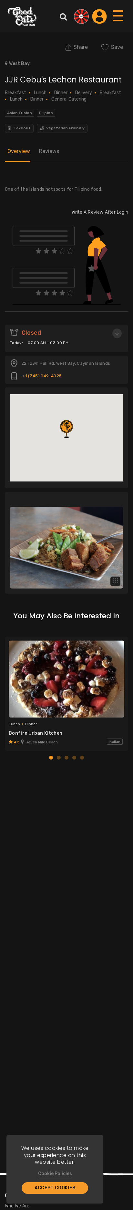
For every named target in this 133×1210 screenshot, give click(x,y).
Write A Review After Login (100, 212)
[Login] (99, 16)
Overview (18, 151)
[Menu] (118, 22)
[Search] (63, 16)
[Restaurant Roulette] (81, 16)
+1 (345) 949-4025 (41, 375)
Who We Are (17, 1206)
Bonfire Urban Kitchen (36, 733)
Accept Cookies (55, 1188)
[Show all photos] (115, 581)
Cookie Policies (55, 1173)
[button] (66, 428)
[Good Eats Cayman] (22, 16)
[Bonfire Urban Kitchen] (66, 679)
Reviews (49, 151)
